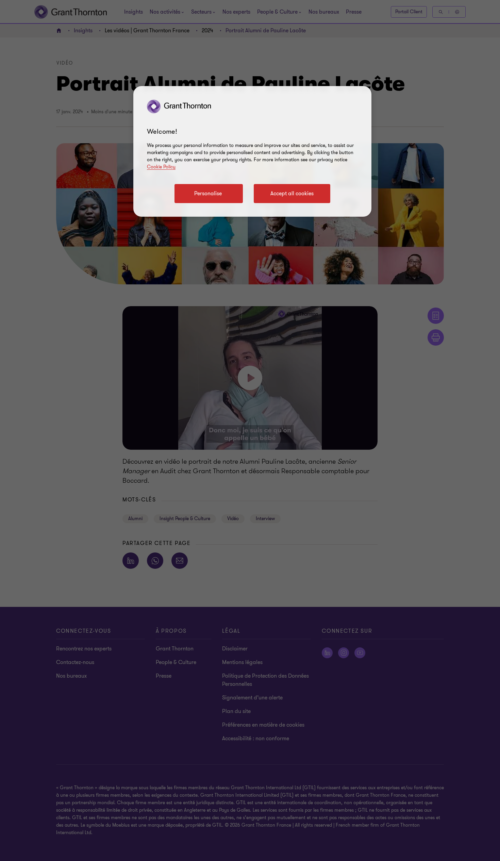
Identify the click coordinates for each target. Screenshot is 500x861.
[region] (252, 151)
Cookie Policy (161, 167)
